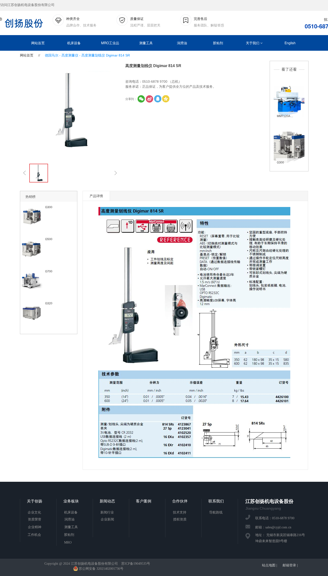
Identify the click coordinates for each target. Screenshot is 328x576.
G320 (48, 303)
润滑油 (182, 42)
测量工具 (146, 42)
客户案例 (143, 501)
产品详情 (96, 196)
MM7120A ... (285, 116)
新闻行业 (107, 512)
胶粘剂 (218, 42)
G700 (48, 271)
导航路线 (216, 512)
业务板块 (71, 501)
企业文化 (34, 512)
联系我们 (216, 501)
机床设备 (74, 42)
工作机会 (34, 535)
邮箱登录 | (290, 565)
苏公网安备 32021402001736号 (101, 568)
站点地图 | (269, 565)
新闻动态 (107, 501)
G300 (280, 162)
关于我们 (253, 42)
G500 (48, 239)
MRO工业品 (110, 42)
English (290, 42)
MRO (68, 542)
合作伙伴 (180, 501)
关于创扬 (34, 501)
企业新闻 (107, 519)
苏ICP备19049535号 (135, 563)
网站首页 (38, 42)
